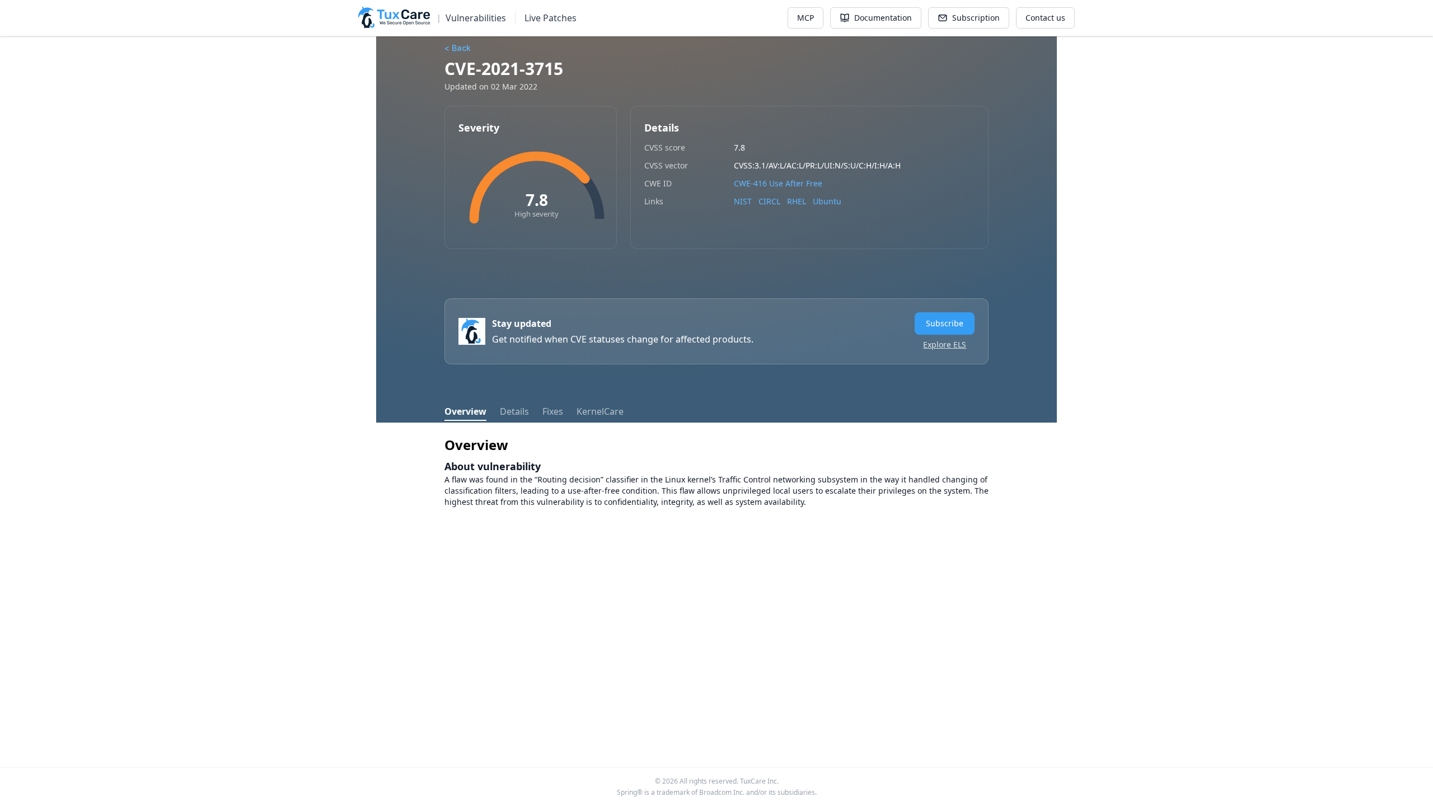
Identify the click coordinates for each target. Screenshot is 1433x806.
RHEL (796, 201)
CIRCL (769, 201)
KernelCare (600, 411)
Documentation (883, 17)
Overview (465, 411)
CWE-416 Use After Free (778, 183)
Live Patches (551, 18)
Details (514, 411)
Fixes (552, 411)
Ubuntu (827, 201)
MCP (805, 17)
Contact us (1045, 17)
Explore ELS (944, 344)
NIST (743, 201)
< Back (457, 48)
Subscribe (944, 323)
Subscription (976, 17)
